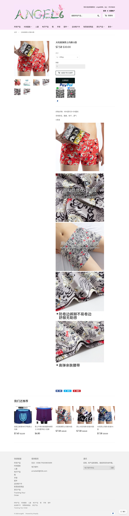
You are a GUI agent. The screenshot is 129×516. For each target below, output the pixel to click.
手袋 (58, 27)
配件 (65, 27)
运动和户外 (76, 27)
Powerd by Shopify (32, 513)
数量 (57, 62)
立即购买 (65, 80)
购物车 (110, 16)
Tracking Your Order (21, 508)
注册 (112, 468)
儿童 (37, 27)
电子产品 (45, 27)
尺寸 (57, 53)
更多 (109, 27)
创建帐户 (112, 11)
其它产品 (100, 27)
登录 (104, 11)
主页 (15, 32)
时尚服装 (27, 27)
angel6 (21, 513)
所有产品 (17, 27)
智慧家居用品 (88, 27)
